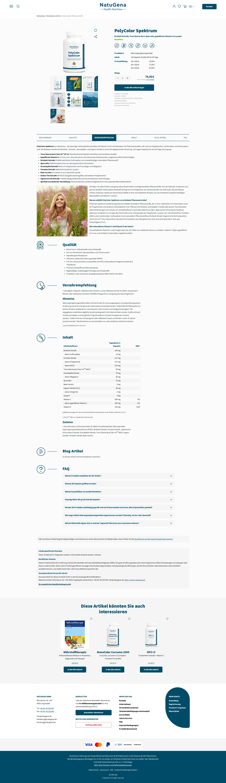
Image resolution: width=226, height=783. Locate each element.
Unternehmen (125, 704)
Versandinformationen (128, 707)
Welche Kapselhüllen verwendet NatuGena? (83, 491)
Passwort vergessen (177, 707)
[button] (18, 7)
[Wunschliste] (179, 7)
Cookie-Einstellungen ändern (125, 770)
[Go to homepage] (113, 6)
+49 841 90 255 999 (47, 711)
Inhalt (134, 137)
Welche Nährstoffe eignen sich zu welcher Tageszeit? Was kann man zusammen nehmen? (102, 523)
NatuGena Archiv (54, 16)
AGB (111, 770)
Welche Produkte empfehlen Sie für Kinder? (83, 476)
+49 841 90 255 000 (46, 708)
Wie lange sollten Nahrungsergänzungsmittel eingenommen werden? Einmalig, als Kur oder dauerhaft (108, 515)
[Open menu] (11, 6)
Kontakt (122, 700)
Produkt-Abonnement (128, 729)
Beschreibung (45, 137)
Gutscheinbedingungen (128, 725)
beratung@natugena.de (46, 722)
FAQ (185, 137)
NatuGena (41, 16)
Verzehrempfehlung (104, 137)
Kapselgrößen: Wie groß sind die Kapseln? (82, 499)
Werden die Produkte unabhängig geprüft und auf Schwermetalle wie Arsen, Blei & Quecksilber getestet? (108, 507)
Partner (209, 6)
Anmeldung (173, 700)
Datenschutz (94, 770)
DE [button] (190, 6)
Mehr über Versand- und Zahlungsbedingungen (113, 765)
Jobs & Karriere (125, 718)
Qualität (73, 137)
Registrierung (175, 704)
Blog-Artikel (160, 137)
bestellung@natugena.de (47, 719)
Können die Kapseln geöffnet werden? (80, 483)
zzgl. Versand (150, 80)
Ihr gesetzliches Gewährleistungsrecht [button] (55, 584)
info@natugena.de (44, 716)
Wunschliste (174, 711)
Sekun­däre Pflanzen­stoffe (72, 16)
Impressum (104, 770)
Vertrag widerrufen (93, 725)
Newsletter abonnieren (93, 712)
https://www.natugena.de (135, 580)
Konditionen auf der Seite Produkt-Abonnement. (154, 539)
